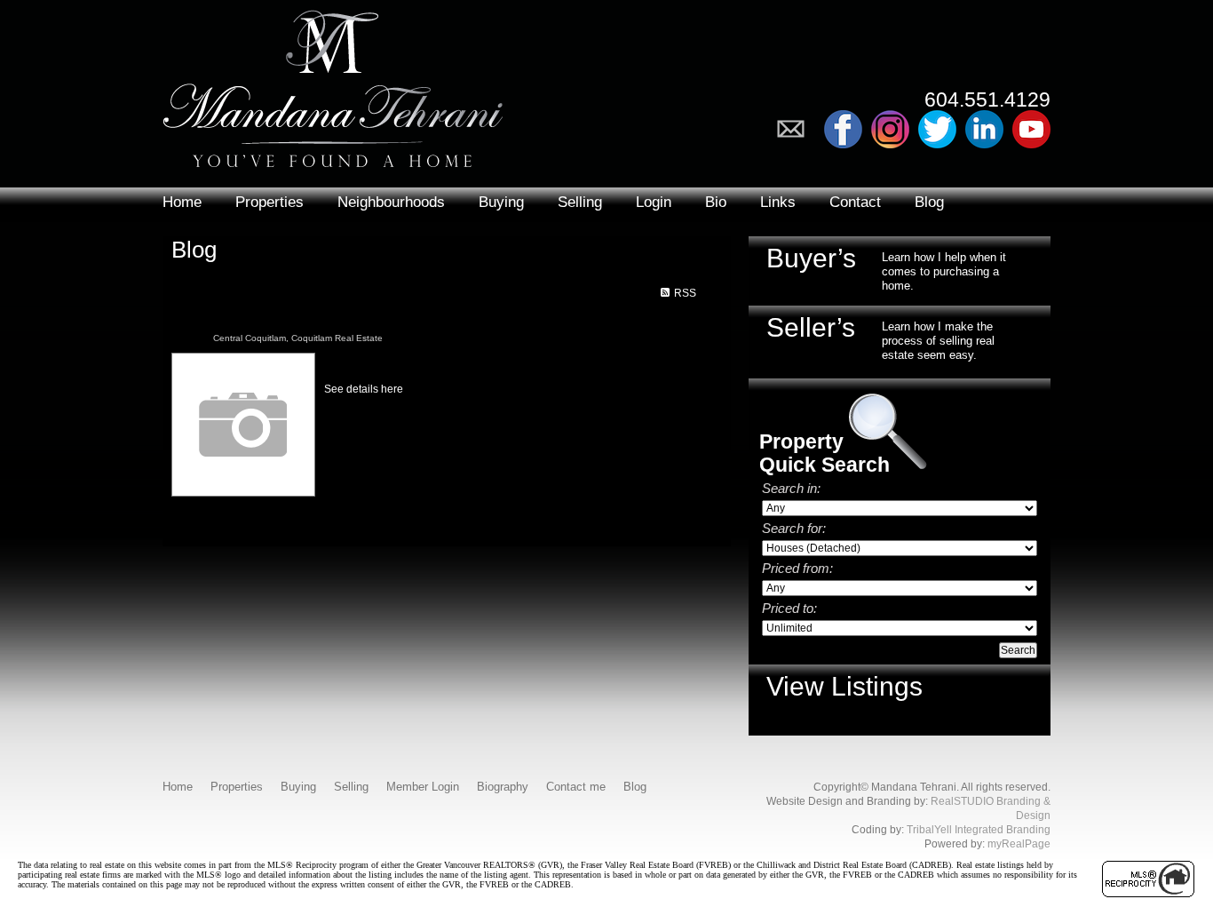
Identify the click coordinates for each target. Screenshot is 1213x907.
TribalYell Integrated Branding (978, 829)
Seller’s (810, 327)
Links (778, 202)
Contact (855, 202)
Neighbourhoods (391, 202)
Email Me (796, 129)
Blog (929, 202)
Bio (715, 202)
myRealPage (1018, 844)
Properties (269, 202)
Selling (580, 202)
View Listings (844, 686)
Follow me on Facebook (843, 129)
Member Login (422, 786)
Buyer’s (811, 258)
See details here (363, 389)
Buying (501, 202)
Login (653, 202)
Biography (502, 786)
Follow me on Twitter (937, 129)
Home (182, 202)
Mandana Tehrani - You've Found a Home (333, 84)
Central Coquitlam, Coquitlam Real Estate (298, 338)
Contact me (576, 786)
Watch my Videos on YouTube (1031, 129)
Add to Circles (890, 129)
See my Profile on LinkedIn (984, 129)
